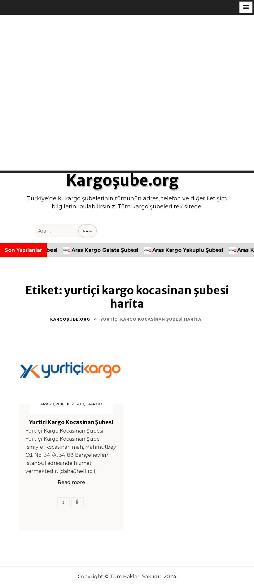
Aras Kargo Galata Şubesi (94, 250)
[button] (245, 7)
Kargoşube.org (122, 180)
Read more (71, 482)
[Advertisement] (127, 58)
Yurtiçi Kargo (87, 404)
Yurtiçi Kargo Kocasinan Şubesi (71, 422)
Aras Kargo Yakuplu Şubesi (176, 250)
